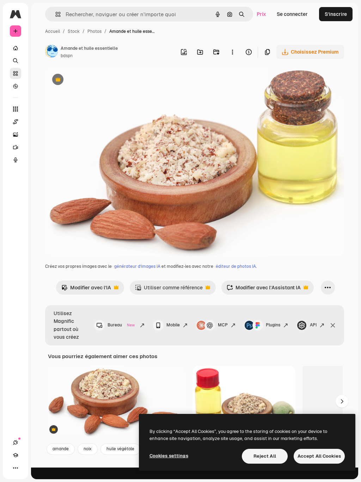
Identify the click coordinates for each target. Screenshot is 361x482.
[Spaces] (15, 121)
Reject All (264, 456)
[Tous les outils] (15, 109)
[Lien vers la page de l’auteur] (51, 52)
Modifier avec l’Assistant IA (264, 289)
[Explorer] (15, 86)
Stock (74, 31)
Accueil (52, 31)
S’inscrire (336, 14)
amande (61, 449)
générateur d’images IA (137, 266)
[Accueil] (15, 48)
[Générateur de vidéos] (15, 147)
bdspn (67, 56)
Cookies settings (168, 456)
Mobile (173, 325)
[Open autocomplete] (55, 14)
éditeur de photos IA (236, 266)
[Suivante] (342, 401)
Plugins (273, 325)
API (313, 325)
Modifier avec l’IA (86, 289)
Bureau (121, 325)
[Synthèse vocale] (15, 159)
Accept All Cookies (319, 456)
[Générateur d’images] (15, 134)
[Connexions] (15, 442)
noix (88, 449)
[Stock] (15, 73)
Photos (94, 31)
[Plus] (15, 468)
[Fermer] (333, 325)
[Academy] (15, 455)
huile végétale (120, 449)
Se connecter (292, 14)
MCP (223, 325)
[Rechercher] (15, 60)
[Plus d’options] (232, 52)
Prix (261, 14)
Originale (91, 80)
